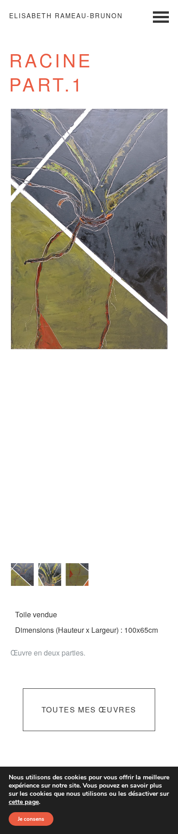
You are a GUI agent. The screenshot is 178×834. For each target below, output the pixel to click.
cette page (24, 802)
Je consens (31, 819)
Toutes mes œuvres (89, 709)
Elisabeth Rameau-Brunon (66, 15)
